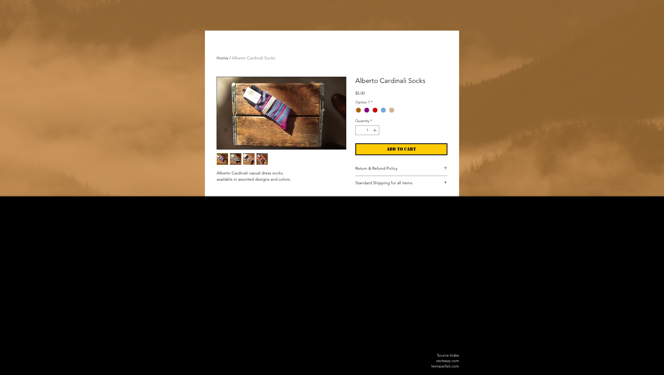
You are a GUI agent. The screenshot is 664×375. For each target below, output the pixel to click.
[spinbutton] (367, 130)
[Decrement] (359, 130)
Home (222, 57)
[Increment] (375, 130)
